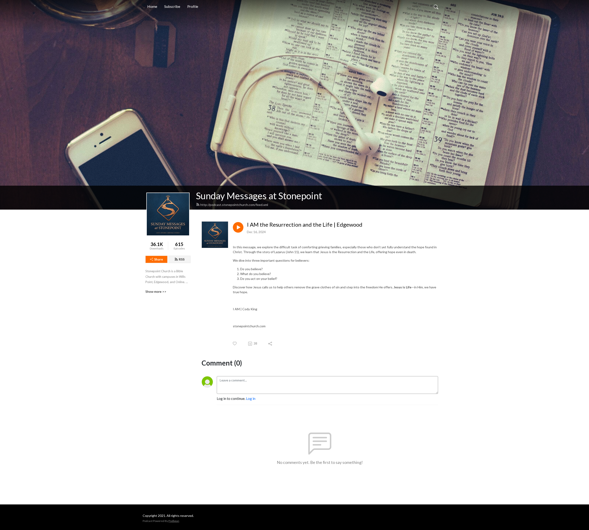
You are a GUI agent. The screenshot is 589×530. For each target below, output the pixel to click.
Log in (250, 398)
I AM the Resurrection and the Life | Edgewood (304, 224)
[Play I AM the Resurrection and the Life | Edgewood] (238, 227)
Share (158, 259)
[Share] (270, 343)
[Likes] (235, 343)
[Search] (436, 6)
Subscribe (172, 6)
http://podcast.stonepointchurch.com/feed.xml (234, 205)
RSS (182, 259)
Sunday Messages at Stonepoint (259, 195)
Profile (192, 6)
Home (152, 6)
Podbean (173, 521)
